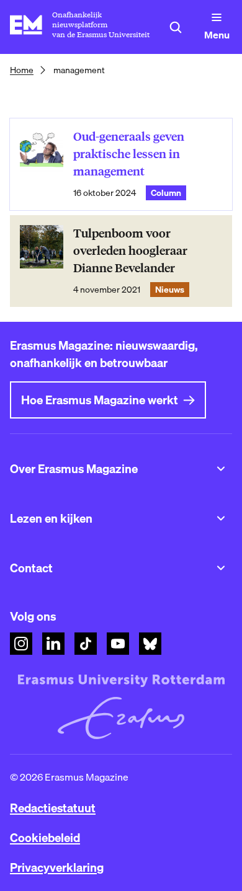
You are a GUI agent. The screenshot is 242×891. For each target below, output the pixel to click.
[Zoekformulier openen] (175, 27)
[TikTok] (85, 643)
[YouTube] (118, 643)
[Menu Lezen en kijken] (221, 518)
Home (22, 70)
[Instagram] (21, 643)
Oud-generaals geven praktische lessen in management (128, 154)
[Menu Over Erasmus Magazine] (221, 469)
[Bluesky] (150, 643)
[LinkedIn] (53, 643)
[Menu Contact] (221, 568)
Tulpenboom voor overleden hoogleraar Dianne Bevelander (130, 250)
